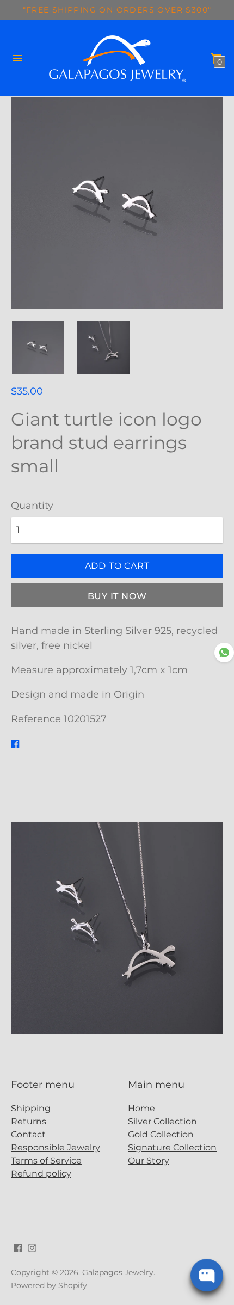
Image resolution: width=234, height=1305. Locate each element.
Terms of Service (46, 1160)
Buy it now (117, 596)
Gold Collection (161, 1134)
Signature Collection (172, 1147)
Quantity (32, 506)
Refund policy (41, 1173)
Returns (28, 1121)
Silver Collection (162, 1121)
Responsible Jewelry (55, 1147)
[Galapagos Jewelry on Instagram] (32, 1247)
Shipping (31, 1108)
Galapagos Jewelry (117, 1272)
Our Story (148, 1160)
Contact (28, 1134)
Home (141, 1108)
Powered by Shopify (49, 1285)
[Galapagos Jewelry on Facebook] (18, 1247)
